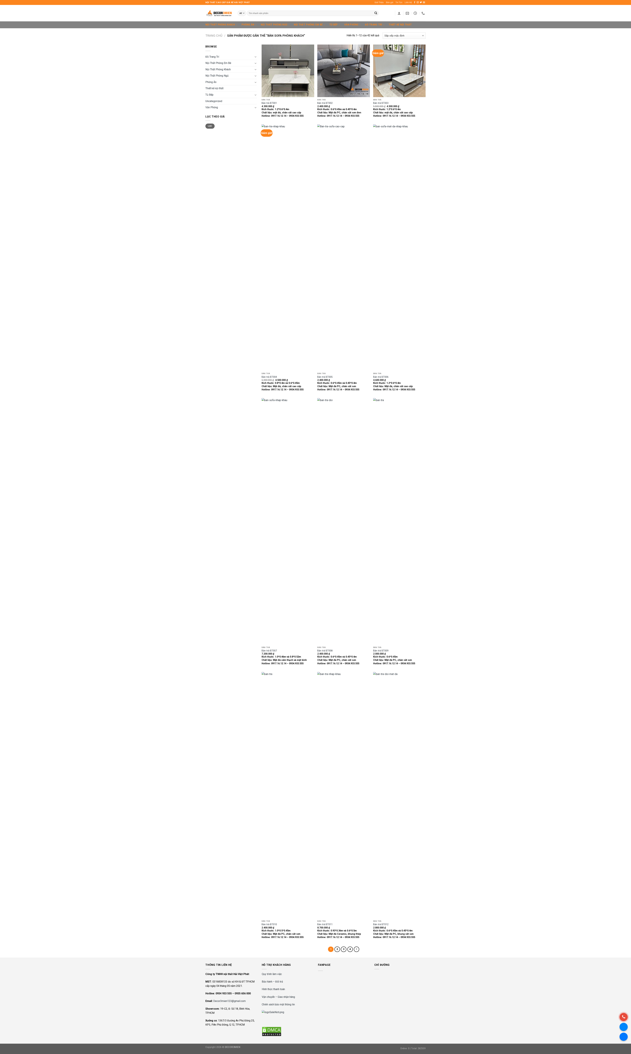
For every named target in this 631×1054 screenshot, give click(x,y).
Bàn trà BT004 (269, 377)
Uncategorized (213, 101)
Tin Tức (399, 2)
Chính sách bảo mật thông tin (278, 1004)
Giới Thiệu (379, 2)
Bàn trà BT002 (325, 103)
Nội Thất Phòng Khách (220, 24)
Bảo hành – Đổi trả (272, 981)
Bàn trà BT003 (380, 103)
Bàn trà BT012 (380, 924)
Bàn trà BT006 (380, 377)
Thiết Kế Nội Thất (400, 24)
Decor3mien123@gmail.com (229, 1001)
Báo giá (389, 2)
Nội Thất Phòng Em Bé (308, 24)
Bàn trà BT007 (269, 650)
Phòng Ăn (248, 24)
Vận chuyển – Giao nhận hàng (278, 996)
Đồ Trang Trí (373, 24)
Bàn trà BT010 (269, 924)
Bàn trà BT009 (380, 650)
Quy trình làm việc (272, 974)
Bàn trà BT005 (325, 377)
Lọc (210, 126)
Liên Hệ (408, 2)
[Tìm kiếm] (376, 13)
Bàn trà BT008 (325, 650)
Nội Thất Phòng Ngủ (274, 24)
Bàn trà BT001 (269, 103)
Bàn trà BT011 (325, 924)
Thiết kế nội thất (214, 88)
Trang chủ (213, 35)
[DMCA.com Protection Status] (271, 1031)
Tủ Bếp (333, 24)
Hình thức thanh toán (273, 989)
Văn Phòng (351, 24)
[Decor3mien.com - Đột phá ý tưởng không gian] (219, 13)
